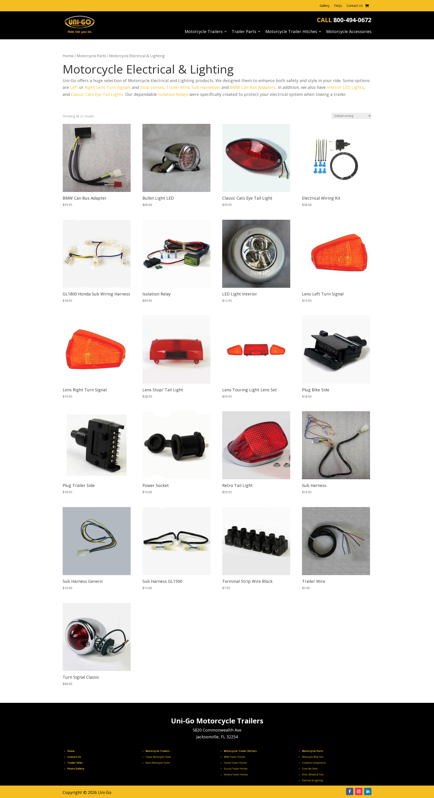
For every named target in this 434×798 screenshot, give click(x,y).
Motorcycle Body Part (312, 756)
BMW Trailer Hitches (234, 756)
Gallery (325, 6)
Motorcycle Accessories (349, 32)
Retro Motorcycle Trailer (158, 762)
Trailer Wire (177, 87)
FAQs (338, 6)
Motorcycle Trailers (204, 32)
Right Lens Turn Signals (108, 87)
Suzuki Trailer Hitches (236, 768)
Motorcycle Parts (91, 55)
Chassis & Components (314, 762)
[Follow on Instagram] (358, 791)
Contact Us (355, 6)
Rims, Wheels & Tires (312, 774)
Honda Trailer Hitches (235, 762)
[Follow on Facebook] (349, 791)
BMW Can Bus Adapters (253, 87)
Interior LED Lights (345, 87)
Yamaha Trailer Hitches (236, 774)
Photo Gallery (75, 768)
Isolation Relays (173, 94)
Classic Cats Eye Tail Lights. (98, 94)
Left (74, 87)
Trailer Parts (244, 32)
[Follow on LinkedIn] (367, 791)
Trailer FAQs (75, 762)
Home (68, 55)
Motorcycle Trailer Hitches (291, 32)
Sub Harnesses (206, 87)
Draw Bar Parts (310, 768)
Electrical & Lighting (312, 780)
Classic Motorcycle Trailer (158, 756)
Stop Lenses (152, 87)
